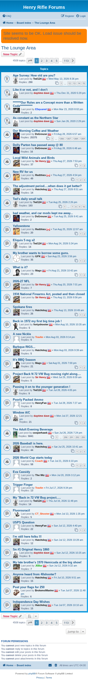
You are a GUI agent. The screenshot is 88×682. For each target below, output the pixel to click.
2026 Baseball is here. (28, 443)
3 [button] (46, 61)
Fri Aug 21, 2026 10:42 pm (63, 270)
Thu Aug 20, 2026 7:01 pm (67, 284)
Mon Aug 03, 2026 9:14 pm (60, 337)
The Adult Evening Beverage (33, 429)
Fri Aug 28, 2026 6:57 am (67, 134)
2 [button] (41, 61)
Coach (39, 461)
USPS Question (24, 522)
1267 (68, 138)
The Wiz (40, 475)
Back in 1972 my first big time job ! (37, 321)
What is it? (20, 267)
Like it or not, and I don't (30, 89)
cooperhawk (40, 432)
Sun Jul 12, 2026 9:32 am (63, 565)
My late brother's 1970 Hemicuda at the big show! (47, 562)
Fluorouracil (21, 510)
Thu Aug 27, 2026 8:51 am (68, 189)
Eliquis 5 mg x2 (24, 240)
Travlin (39, 337)
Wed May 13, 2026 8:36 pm (64, 78)
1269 (82, 138)
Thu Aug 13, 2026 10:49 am (69, 310)
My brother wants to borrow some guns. (41, 253)
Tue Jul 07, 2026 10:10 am (68, 605)
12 (69, 83)
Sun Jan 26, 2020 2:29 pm (70, 121)
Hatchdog (41, 189)
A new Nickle (22, 334)
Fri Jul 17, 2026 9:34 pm (59, 487)
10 (84, 206)
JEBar (38, 565)
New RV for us (23, 171)
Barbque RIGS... (24, 347)
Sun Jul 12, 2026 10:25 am (71, 552)
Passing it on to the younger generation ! (41, 386)
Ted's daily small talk (27, 199)
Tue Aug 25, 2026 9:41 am (68, 216)
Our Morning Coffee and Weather (36, 130)
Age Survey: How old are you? (34, 75)
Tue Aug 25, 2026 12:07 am (68, 229)
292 (77, 437)
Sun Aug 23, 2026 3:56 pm (62, 256)
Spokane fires (22, 307)
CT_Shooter (42, 513)
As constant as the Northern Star (35, 118)
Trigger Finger (23, 484)
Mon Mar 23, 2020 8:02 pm (68, 109)
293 (83, 437)
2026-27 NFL (21, 281)
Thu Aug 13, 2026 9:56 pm (67, 297)
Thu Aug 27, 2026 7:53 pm (67, 161)
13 (74, 83)
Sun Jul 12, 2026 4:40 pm (67, 525)
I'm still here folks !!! (27, 536)
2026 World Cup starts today (32, 457)
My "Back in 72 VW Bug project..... (37, 497)
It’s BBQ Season (24, 359)
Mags (38, 270)
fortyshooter (40, 324)
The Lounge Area (18, 47)
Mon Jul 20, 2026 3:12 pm (66, 475)
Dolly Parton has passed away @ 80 (38, 145)
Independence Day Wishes (31, 601)
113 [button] (66, 61)
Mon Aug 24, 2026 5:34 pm (63, 243)
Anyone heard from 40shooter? (34, 574)
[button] (30, 60)
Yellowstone (21, 226)
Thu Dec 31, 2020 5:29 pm (71, 93)
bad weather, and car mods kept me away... (43, 213)
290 (65, 437)
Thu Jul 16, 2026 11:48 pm (63, 500)
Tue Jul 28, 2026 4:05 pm (62, 390)
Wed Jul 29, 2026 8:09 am (67, 377)
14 (79, 83)
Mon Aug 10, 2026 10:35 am (70, 324)
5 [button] (56, 61)
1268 (75, 138)
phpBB (32, 673)
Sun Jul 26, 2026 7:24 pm (68, 432)
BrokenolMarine (44, 590)
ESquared (41, 109)
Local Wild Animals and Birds (34, 158)
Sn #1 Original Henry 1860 (31, 549)
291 (71, 437)
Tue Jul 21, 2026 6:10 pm (64, 461)
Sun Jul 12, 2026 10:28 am (68, 540)
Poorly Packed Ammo (28, 399)
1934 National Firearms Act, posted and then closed (49, 294)
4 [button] (51, 61)
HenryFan (41, 403)
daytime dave (41, 93)
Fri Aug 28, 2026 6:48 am (67, 148)
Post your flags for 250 (28, 587)
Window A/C (21, 412)
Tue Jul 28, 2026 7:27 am (67, 403)
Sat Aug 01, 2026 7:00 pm (62, 363)
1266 (61, 138)
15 (84, 83)
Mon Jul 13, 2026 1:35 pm (70, 513)
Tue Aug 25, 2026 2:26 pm (63, 202)
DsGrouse (41, 134)
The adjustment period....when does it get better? (47, 186)
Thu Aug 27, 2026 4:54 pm (67, 175)
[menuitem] (6, 16)
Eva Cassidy (21, 472)
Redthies (40, 175)
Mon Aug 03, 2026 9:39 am (68, 350)
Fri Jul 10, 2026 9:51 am (67, 577)
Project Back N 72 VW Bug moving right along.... (47, 374)
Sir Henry (40, 161)
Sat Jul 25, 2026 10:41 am (68, 446)
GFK (38, 256)
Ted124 (37, 78)
